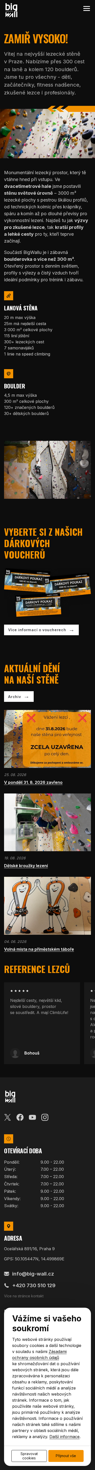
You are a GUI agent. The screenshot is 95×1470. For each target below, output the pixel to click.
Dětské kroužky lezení (26, 865)
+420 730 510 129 (33, 1285)
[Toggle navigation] (86, 8)
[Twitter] (7, 1116)
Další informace (64, 1436)
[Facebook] (20, 1116)
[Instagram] (44, 1116)
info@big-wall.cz (33, 1274)
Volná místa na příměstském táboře (39, 949)
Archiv (14, 696)
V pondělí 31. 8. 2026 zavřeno (33, 782)
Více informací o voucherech (37, 630)
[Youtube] (32, 1116)
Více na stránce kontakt (24, 1296)
